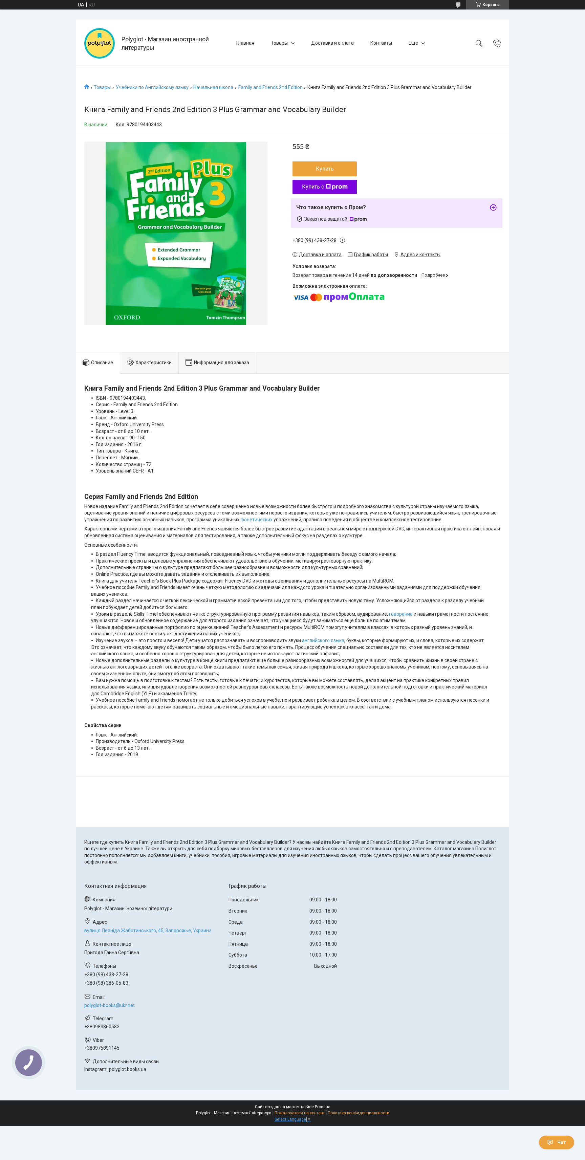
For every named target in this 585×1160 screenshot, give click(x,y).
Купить (325, 169)
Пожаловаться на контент (300, 1113)
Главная (245, 43)
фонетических (256, 519)
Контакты (381, 43)
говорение (401, 614)
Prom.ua (322, 1106)
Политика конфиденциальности (358, 1113)
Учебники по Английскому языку (152, 87)
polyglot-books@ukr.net (109, 1005)
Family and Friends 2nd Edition (270, 87)
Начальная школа (213, 87)
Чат (561, 1142)
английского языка (323, 640)
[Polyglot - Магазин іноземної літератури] (99, 43)
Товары (279, 43)
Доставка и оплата (332, 43)
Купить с (313, 186)
